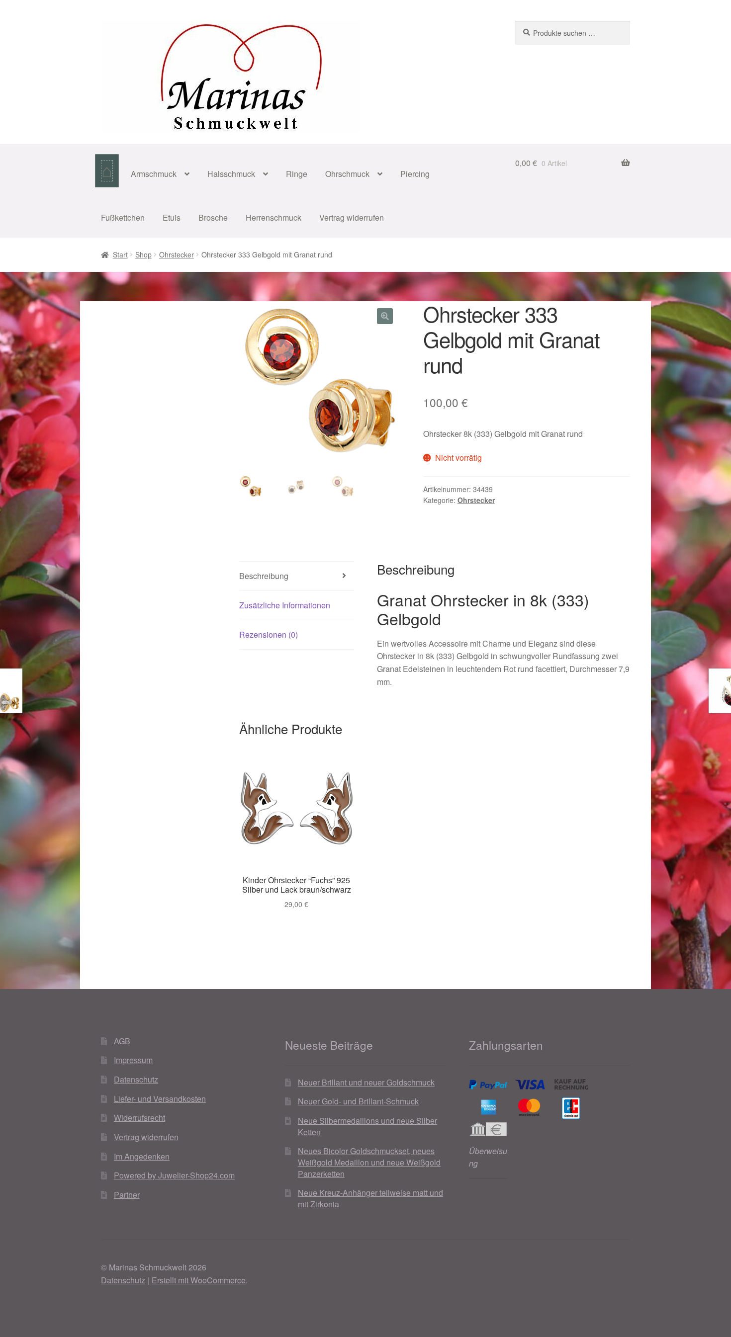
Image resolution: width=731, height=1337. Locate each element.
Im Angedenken (142, 1156)
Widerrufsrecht (139, 1117)
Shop (143, 254)
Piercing (415, 173)
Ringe (296, 173)
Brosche (213, 217)
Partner (127, 1194)
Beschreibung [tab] (263, 576)
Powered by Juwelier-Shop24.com (174, 1175)
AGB (122, 1041)
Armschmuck (154, 173)
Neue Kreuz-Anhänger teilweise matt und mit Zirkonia (370, 1198)
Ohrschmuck (347, 173)
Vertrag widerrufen (351, 217)
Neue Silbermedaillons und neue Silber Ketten (367, 1126)
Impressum (133, 1060)
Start (120, 254)
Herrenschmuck (273, 217)
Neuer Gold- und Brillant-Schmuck (358, 1101)
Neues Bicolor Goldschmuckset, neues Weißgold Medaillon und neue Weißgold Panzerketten (369, 1162)
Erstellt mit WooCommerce (199, 1280)
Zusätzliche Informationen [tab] (284, 605)
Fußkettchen (123, 217)
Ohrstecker (176, 254)
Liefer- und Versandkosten (160, 1098)
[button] (385, 316)
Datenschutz (136, 1079)
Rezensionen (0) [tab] (268, 634)
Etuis (172, 217)
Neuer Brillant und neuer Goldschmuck (366, 1082)
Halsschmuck (231, 173)
